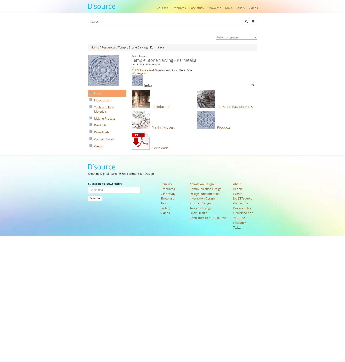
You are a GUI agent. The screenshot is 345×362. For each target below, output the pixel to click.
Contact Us (240, 203)
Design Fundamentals (204, 194)
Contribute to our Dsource (208, 218)
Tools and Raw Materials (235, 107)
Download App (243, 213)
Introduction (161, 107)
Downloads (160, 148)
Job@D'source (242, 198)
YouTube (239, 218)
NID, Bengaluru (139, 73)
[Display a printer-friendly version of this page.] (252, 85)
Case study (196, 8)
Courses (162, 8)
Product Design (200, 203)
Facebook (239, 223)
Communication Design (206, 189)
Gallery (240, 8)
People (238, 189)
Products (223, 127)
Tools (228, 8)
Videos (253, 8)
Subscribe (95, 198)
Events (237, 194)
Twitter (238, 227)
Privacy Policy (242, 208)
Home (95, 47)
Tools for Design (201, 208)
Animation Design (202, 184)
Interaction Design (202, 198)
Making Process (163, 127)
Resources (179, 8)
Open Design (198, 213)
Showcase (214, 8)
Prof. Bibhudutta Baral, (143, 70)
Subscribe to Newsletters (105, 184)
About (237, 184)
